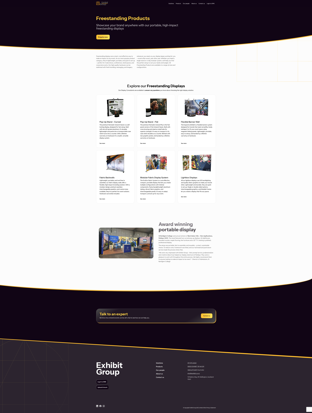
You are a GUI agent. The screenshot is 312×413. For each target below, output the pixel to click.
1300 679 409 (192, 370)
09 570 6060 (192, 363)
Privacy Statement (211, 407)
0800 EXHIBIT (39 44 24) (196, 366)
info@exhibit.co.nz (194, 373)
